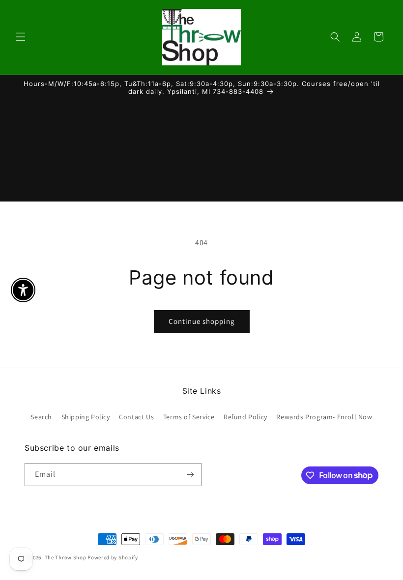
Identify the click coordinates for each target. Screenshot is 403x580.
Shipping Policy (85, 416)
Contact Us (136, 416)
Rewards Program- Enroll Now (324, 416)
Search (41, 416)
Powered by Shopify (112, 557)
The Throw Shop (65, 557)
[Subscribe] (190, 474)
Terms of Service (189, 416)
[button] (20, 37)
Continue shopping (202, 321)
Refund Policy (245, 416)
